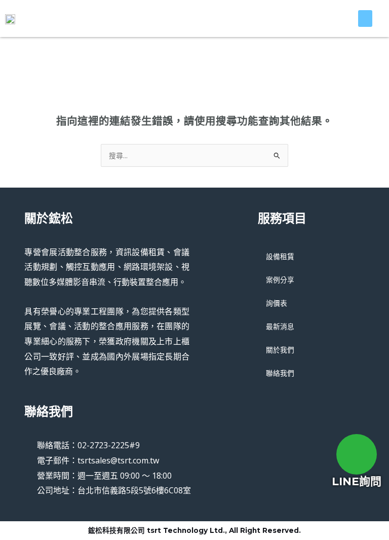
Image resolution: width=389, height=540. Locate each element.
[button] (365, 18)
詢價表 (276, 303)
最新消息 (280, 326)
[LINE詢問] (356, 454)
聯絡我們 (280, 373)
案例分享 (280, 279)
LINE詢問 (356, 481)
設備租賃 (280, 256)
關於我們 (280, 349)
